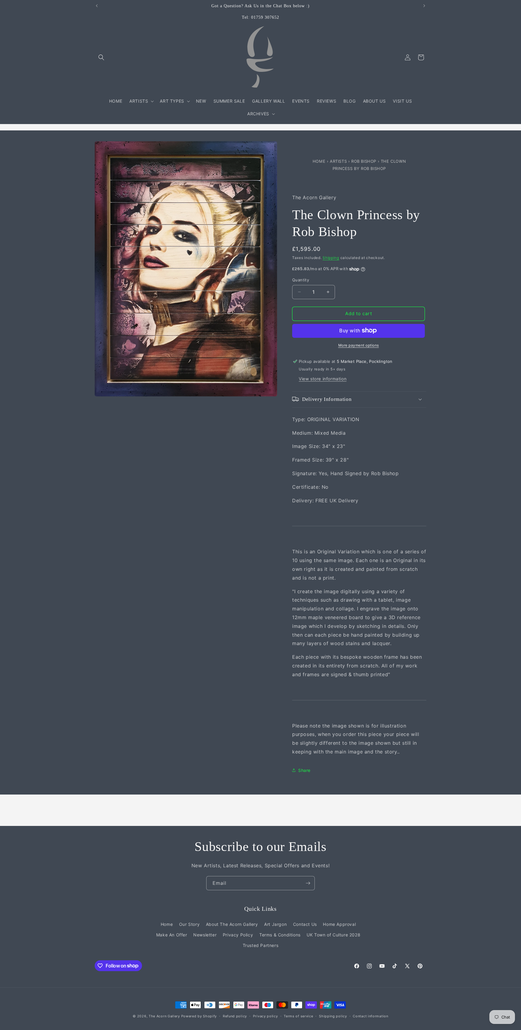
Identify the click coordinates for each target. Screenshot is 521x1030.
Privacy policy (265, 1016)
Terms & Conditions (280, 934)
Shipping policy (333, 1016)
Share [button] (304, 769)
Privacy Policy (238, 934)
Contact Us (305, 923)
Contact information (370, 1016)
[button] (101, 57)
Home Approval (339, 923)
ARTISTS (338, 161)
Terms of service (298, 1016)
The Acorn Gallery (164, 1016)
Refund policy (235, 1016)
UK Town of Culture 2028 (333, 934)
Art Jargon (275, 923)
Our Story (189, 923)
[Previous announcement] (96, 5)
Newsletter (204, 934)
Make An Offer (171, 934)
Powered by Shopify (199, 1016)
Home (320, 161)
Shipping (331, 257)
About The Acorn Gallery (232, 923)
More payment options (358, 345)
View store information (322, 378)
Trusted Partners (261, 945)
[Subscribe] (307, 883)
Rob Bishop (364, 161)
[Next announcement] (424, 5)
